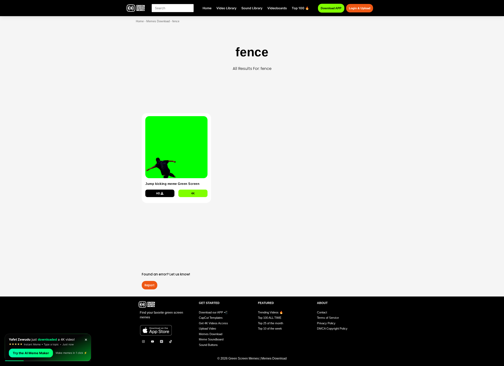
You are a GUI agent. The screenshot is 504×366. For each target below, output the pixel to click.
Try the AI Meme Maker (31, 353)
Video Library (226, 8)
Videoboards (277, 8)
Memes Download (158, 21)
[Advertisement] (253, 98)
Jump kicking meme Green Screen (172, 183)
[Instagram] (143, 341)
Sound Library (251, 8)
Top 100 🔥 (300, 8)
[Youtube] (152, 341)
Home (207, 8)
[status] (48, 347)
